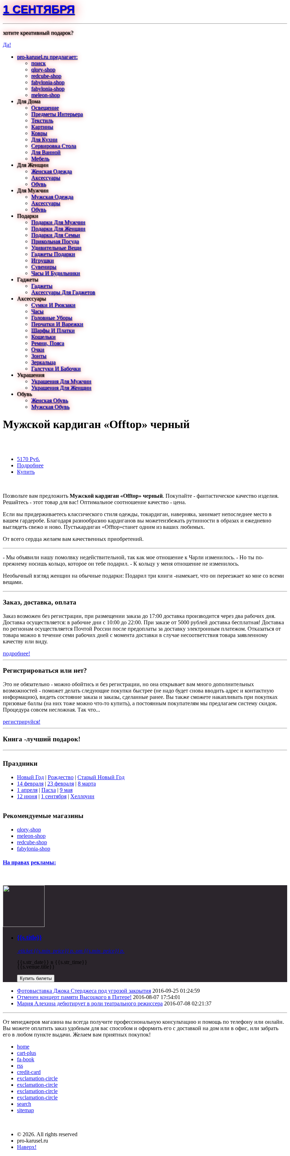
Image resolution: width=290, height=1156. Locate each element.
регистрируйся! (21, 722)
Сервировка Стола (53, 146)
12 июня (27, 796)
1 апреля (27, 790)
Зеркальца (43, 362)
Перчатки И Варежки (57, 324)
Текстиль (42, 120)
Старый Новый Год (100, 777)
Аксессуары (45, 178)
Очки (37, 349)
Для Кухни (44, 139)
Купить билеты (36, 978)
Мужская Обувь (50, 407)
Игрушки (42, 260)
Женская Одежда (51, 171)
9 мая (66, 790)
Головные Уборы (51, 318)
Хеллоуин (82, 796)
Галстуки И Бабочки (56, 369)
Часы (37, 311)
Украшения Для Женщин (61, 388)
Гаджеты (41, 286)
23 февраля (60, 784)
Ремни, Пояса (47, 343)
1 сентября (39, 9)
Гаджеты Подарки (53, 254)
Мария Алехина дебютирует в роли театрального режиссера (90, 1003)
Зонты (38, 356)
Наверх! (26, 1147)
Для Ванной (45, 152)
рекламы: (43, 862)
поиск (38, 63)
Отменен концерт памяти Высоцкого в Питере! (74, 997)
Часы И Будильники (55, 273)
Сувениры (43, 267)
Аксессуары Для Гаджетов (63, 292)
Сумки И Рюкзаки (53, 305)
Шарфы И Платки (53, 330)
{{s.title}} (29, 937)
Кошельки (43, 337)
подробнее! (16, 653)
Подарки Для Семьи (55, 235)
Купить (26, 472)
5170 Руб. (28, 459)
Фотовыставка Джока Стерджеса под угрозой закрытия (84, 991)
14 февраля (30, 784)
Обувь (38, 184)
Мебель (40, 159)
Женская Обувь (49, 400)
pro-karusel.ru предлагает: (47, 57)
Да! (7, 45)
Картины (42, 127)
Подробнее (30, 465)
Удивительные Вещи (56, 248)
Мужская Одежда (52, 197)
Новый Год (30, 777)
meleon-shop (45, 95)
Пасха (48, 790)
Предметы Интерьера (57, 114)
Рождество (61, 777)
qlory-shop (43, 69)
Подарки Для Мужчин (58, 222)
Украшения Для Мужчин (61, 381)
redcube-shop (46, 76)
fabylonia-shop (47, 82)
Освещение (45, 108)
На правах (16, 862)
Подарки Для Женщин (58, 229)
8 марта (87, 784)
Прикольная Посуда (55, 241)
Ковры (39, 133)
